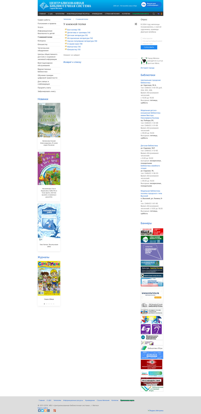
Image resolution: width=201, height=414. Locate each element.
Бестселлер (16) (74, 30)
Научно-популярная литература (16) (82, 41)
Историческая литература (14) (80, 38)
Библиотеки (148, 75)
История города (147, 68)
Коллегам (114, 400)
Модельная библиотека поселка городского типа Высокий (151, 193)
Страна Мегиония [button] (112, 14)
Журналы (43, 257)
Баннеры (146, 223)
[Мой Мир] (48, 410)
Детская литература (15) (77, 35)
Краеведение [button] (97, 14)
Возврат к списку (72, 62)
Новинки (43, 99)
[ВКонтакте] (39, 410)
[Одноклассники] (45, 410)
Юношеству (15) (74, 49)
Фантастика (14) (74, 47)
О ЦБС (49, 400)
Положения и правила (47, 23)
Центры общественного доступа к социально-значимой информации (47, 56)
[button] (154, 14)
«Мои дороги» (147, 38)
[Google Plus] (54, 410)
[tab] (44, 303)
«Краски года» (147, 43)
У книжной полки (45, 37)
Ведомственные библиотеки (44, 70)
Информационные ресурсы (73, 400)
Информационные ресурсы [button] (78, 14)
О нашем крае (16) (74, 44)
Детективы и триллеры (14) (78, 32)
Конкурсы (42, 41)
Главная (42, 400)
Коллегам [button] (126, 14)
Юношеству (42, 44)
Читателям (57, 400)
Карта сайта (43, 408)
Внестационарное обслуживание (45, 64)
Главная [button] (42, 14)
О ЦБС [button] (50, 14)
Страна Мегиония (103, 400)
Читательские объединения (43, 49)
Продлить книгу (44, 88)
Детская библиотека (149, 146)
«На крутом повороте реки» (152, 41)
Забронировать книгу (47, 91)
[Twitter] (42, 410)
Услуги (40, 27)
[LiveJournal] (51, 410)
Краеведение (90, 400)
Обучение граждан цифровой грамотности (47, 76)
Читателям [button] (59, 14)
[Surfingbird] (57, 410)
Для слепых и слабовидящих (44, 82)
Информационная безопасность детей (46, 32)
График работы (44, 20)
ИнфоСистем (53, 408)
